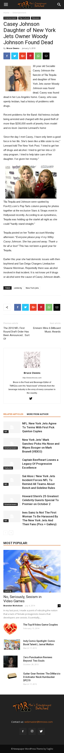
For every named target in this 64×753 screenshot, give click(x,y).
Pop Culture (24, 18)
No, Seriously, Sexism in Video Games (22, 599)
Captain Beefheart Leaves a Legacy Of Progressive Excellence (40, 463)
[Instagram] (32, 731)
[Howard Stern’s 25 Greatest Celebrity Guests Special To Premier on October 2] (11, 500)
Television (36, 18)
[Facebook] (22, 731)
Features (8, 468)
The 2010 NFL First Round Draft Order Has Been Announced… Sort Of (16, 333)
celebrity (18, 288)
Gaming (7, 591)
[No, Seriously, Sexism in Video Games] (32, 571)
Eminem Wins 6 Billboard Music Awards (47, 330)
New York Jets (32, 288)
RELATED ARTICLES (13, 414)
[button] (59, 4)
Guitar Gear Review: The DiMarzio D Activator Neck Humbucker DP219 (41, 677)
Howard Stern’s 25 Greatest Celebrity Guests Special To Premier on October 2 (40, 500)
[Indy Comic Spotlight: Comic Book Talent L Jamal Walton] (11, 644)
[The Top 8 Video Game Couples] (10, 629)
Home (6, 12)
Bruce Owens (12, 48)
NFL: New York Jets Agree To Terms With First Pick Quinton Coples (39, 427)
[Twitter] (32, 399)
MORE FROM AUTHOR (37, 414)
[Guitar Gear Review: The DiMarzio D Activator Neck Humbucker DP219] (11, 676)
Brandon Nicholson (13, 605)
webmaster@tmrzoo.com (38, 721)
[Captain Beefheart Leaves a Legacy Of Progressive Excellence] (11, 464)
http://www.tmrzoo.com (32, 378)
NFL (6, 431)
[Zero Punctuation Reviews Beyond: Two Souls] (10, 662)
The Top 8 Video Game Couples (40, 624)
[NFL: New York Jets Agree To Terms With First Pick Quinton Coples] (11, 427)
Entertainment (19, 12)
